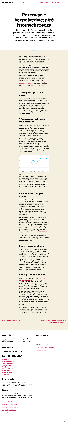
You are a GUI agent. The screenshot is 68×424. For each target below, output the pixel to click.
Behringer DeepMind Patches (10, 407)
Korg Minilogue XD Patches (9, 410)
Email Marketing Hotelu (8, 361)
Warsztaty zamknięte (42, 339)
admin (31, 44)
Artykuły (47, 2)
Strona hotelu (46, 10)
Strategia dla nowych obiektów (45, 344)
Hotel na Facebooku (7, 363)
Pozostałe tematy (6, 365)
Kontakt (58, 2)
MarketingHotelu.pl (7, 2)
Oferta (41, 2)
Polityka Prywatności (7, 401)
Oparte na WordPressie (21, 421)
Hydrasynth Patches (7, 413)
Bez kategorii (5, 359)
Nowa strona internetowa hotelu (45, 347)
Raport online (41, 342)
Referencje (53, 2)
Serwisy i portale (6, 370)
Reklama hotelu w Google (9, 368)
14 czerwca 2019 (38, 44)
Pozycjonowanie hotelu (24, 10)
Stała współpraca (41, 350)
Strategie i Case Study (36, 10)
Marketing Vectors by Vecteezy (10, 404)
